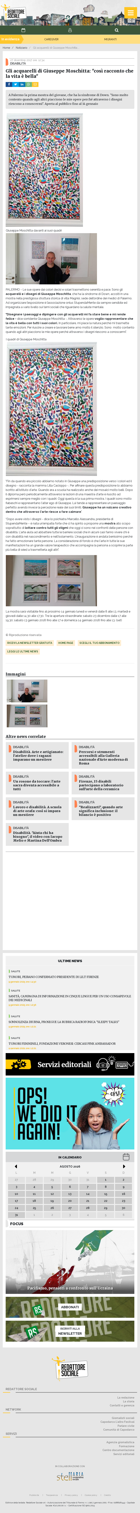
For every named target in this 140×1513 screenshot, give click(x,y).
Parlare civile (126, 1425)
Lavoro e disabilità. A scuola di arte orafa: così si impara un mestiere (37, 811)
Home (6, 47)
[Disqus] (70, 900)
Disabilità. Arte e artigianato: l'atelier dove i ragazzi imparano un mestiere (38, 756)
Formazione (126, 1446)
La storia (128, 1401)
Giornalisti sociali (123, 1417)
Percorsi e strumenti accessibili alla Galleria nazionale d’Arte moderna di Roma (103, 757)
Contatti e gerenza (122, 1405)
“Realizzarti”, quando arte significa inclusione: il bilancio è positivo (101, 811)
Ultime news (70, 961)
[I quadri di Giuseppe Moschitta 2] (27, 716)
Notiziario (21, 47)
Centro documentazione (118, 1450)
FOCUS (16, 1224)
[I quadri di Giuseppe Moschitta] (27, 690)
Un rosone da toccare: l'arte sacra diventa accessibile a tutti (37, 785)
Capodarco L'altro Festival (117, 1421)
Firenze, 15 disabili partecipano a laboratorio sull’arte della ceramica (101, 785)
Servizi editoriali (123, 1454)
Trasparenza (52, 1495)
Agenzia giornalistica (120, 1442)
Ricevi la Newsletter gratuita (29, 642)
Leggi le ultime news (22, 651)
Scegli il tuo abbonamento (99, 642)
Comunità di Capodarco (118, 1429)
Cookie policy (91, 1495)
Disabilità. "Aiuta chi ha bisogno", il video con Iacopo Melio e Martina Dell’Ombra (37, 837)
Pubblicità (34, 1495)
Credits (107, 1495)
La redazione (125, 1397)
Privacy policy (71, 1495)
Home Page (65, 642)
